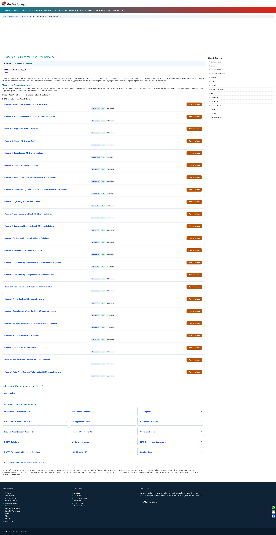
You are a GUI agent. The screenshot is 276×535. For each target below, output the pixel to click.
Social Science (216, 117)
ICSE (22, 10)
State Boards (117, 10)
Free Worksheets (86, 10)
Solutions (58, 10)
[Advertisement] (66, 36)
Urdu (212, 81)
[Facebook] (273, 516)
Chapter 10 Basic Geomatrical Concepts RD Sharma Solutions (29, 116)
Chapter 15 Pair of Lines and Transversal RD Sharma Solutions (30, 177)
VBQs (7, 516)
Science (213, 113)
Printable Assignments (13, 508)
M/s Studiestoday (21, 531)
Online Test (9, 521)
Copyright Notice (79, 506)
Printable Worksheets (12, 511)
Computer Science (217, 62)
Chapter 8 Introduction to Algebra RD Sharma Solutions (27, 360)
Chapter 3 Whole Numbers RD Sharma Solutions (24, 299)
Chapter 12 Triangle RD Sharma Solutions (21, 141)
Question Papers (11, 500)
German (213, 85)
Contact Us (77, 495)
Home (4, 16)
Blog (108, 10)
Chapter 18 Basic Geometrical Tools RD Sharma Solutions (28, 214)
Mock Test (99, 10)
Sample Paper (10, 495)
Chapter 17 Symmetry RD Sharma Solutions (22, 201)
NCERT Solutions (34, 10)
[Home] (14, 3)
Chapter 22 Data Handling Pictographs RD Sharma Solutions (29, 274)
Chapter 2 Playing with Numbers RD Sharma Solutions (26, 238)
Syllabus (8, 493)
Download (47, 10)
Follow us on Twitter (80, 498)
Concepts (8, 506)
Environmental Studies (218, 74)
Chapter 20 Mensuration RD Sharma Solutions (23, 250)
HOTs (7, 513)
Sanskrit (213, 109)
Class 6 (15, 16)
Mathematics (24, 16)
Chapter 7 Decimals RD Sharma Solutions (21, 347)
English (213, 66)
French (213, 78)
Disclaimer (77, 500)
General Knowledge (217, 89)
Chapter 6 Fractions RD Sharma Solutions (21, 335)
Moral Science (216, 105)
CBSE (15, 10)
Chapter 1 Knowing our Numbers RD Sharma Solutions (26, 104)
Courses (6, 10)
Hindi (212, 93)
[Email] (273, 512)
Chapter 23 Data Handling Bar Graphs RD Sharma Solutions (28, 287)
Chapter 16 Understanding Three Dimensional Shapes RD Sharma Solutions (35, 189)
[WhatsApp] (273, 507)
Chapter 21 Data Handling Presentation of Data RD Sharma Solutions (32, 262)
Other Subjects (216, 70)
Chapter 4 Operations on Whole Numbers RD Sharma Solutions (30, 311)
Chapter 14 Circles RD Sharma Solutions (21, 165)
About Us (77, 493)
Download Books (11, 503)
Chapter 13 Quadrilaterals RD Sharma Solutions (23, 153)
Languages (215, 97)
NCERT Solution (10, 498)
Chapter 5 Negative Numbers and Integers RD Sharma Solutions (30, 323)
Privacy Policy (78, 503)
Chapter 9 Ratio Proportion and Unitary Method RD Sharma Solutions (32, 372)
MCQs (7, 519)
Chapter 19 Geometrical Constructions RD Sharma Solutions (29, 226)
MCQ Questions (71, 10)
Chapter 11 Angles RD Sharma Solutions (21, 129)
